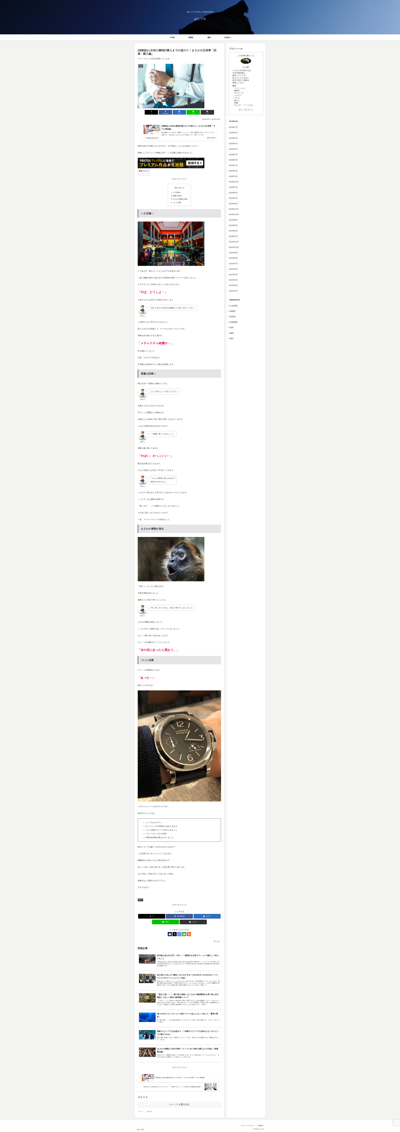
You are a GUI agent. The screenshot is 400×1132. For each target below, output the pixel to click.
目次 (176, 188)
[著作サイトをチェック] (170, 934)
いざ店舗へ (177, 192)
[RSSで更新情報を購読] (189, 934)
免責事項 (260, 1125)
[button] (207, 112)
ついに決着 (177, 202)
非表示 (145, 171)
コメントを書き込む (179, 1104)
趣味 (141, 900)
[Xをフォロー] (174, 934)
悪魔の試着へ (178, 196)
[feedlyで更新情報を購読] (184, 934)
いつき (246, 67)
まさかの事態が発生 (180, 199)
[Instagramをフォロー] (179, 934)
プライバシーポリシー (248, 1125)
